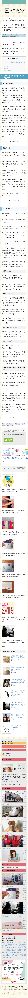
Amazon (13, 947)
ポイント (4, 942)
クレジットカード (9, 468)
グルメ (14, 660)
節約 (13, 951)
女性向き (17, 424)
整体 (16, 944)
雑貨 (8, 957)
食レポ (18, 946)
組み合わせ (11, 944)
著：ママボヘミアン (17, 955)
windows (13, 946)
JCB (3, 424)
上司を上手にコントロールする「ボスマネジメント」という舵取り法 (18, 716)
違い (15, 951)
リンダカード (9, 424)
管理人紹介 (5, 781)
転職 (15, 952)
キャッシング (10, 954)
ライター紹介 (13, 781)
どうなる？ (20, 942)
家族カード (7, 68)
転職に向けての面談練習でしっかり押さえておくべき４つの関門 (18, 692)
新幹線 (11, 952)
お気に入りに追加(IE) (8, 743)
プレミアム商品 (19, 954)
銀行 (8, 942)
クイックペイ (7, 70)
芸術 (20, 949)
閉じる (18, 58)
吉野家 (9, 951)
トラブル (12, 957)
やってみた (7, 949)
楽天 (22, 944)
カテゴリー (5, 867)
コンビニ (6, 952)
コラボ (9, 946)
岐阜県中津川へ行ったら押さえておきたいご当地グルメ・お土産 (18, 657)
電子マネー (10, 425)
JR (6, 951)
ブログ (19, 944)
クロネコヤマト (6, 947)
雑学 (5, 957)
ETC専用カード (8, 66)
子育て (17, 957)
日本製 (19, 951)
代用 (16, 947)
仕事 (14, 685)
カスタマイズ (13, 942)
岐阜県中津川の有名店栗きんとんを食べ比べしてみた (18, 669)
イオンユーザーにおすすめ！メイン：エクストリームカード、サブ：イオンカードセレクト (13, 619)
